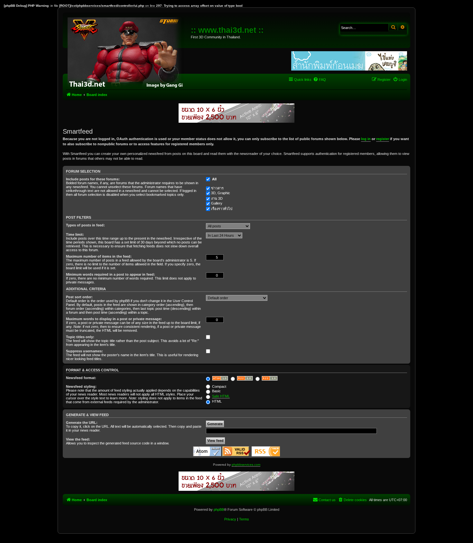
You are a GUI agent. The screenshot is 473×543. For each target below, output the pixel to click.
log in (366, 139)
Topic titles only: (80, 337)
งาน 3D (217, 198)
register (382, 139)
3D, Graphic (220, 193)
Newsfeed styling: (81, 386)
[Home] (127, 51)
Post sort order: (79, 297)
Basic (216, 391)
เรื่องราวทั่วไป (221, 209)
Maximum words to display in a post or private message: (114, 319)
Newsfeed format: (81, 378)
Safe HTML (221, 396)
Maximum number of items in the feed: (99, 256)
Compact (218, 386)
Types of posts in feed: (85, 225)
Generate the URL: (81, 422)
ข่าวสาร (217, 188)
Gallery (216, 203)
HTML (216, 401)
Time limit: (75, 234)
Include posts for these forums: (93, 179)
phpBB (219, 509)
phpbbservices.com (246, 464)
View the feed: (78, 439)
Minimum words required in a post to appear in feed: (110, 274)
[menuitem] (319, 79)
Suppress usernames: (84, 351)
